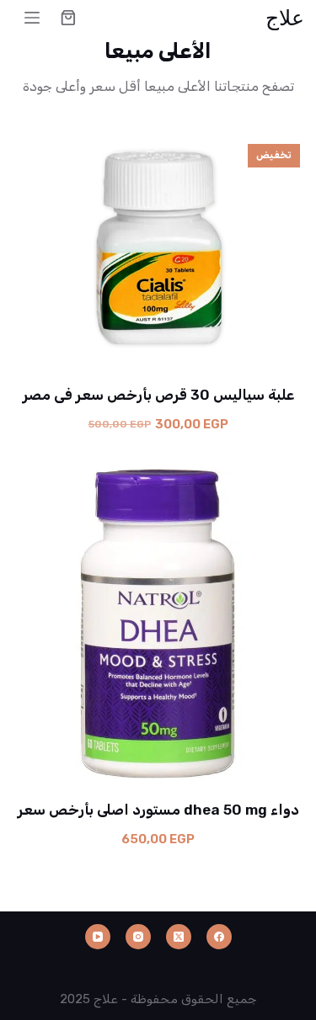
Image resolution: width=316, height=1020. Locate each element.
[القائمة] (32, 17)
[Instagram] (138, 936)
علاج (284, 17)
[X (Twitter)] (178, 936)
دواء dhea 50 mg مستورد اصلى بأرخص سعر (158, 809)
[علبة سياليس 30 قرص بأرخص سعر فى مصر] (158, 247)
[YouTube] (97, 936)
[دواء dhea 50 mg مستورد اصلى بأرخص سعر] (158, 623)
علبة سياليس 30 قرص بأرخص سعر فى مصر (158, 394)
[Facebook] (219, 936)
